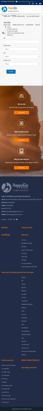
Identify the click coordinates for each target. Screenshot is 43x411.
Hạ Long (24, 240)
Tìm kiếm (11, 71)
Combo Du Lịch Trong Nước (9, 365)
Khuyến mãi (29, 25)
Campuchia (24, 318)
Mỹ (22, 281)
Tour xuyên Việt (5, 389)
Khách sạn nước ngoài (27, 250)
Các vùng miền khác (27, 263)
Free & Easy (4, 378)
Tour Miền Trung (6, 372)
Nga (23, 338)
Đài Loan (24, 314)
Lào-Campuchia (25, 331)
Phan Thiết (24, 256)
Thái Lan (24, 297)
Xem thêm (21, 112)
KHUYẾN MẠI (6, 235)
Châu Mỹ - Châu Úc (26, 334)
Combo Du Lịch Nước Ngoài (29, 351)
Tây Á (23, 324)
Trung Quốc (24, 301)
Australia (24, 341)
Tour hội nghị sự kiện (7, 385)
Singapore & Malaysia (27, 304)
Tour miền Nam (5, 375)
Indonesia (24, 321)
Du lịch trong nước (18, 16)
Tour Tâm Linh (5, 402)
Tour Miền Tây (5, 392)
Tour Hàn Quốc (25, 344)
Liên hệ (37, 25)
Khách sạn (7, 25)
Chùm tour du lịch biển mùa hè (11, 272)
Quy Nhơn (24, 246)
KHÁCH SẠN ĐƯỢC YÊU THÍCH (29, 266)
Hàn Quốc (24, 294)
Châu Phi (24, 287)
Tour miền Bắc (5, 368)
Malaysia (24, 354)
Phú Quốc (24, 260)
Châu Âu (24, 277)
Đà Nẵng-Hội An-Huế (27, 243)
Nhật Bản (24, 291)
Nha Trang (24, 253)
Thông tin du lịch (18, 25)
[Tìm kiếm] (3, 33)
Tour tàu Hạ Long (6, 395)
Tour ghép (4, 382)
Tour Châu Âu (25, 328)
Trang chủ (7, 16)
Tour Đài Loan (25, 348)
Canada (23, 284)
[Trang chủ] (10, 9)
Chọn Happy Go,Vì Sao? (29, 367)
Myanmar (24, 307)
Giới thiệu (5, 227)
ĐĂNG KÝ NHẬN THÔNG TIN (30, 360)
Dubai (23, 311)
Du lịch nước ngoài (33, 16)
